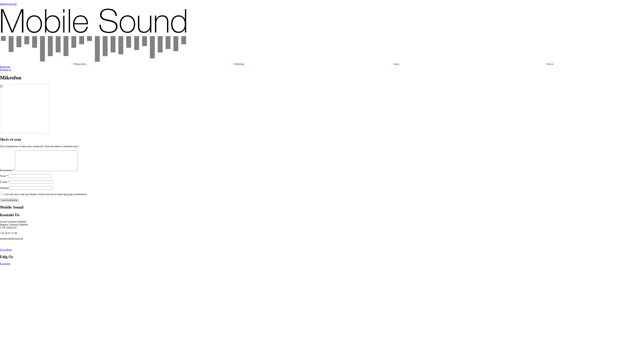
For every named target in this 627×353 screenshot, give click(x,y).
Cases (396, 64)
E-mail (4, 182)
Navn (4, 176)
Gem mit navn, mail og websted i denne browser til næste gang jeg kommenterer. (45, 194)
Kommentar (7, 170)
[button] (239, 64)
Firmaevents (80, 64)
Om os (550, 64)
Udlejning (239, 64)
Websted (4, 188)
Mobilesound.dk (8, 4)
